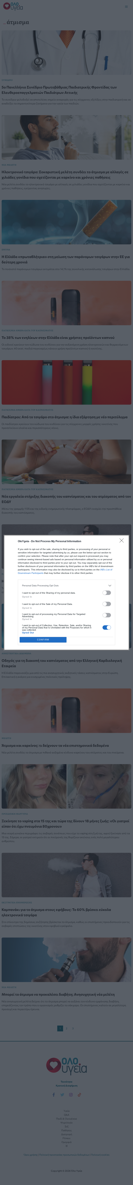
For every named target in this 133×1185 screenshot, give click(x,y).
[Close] (123, 541)
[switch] (107, 593)
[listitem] (66, 585)
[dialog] (66, 592)
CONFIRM (43, 639)
